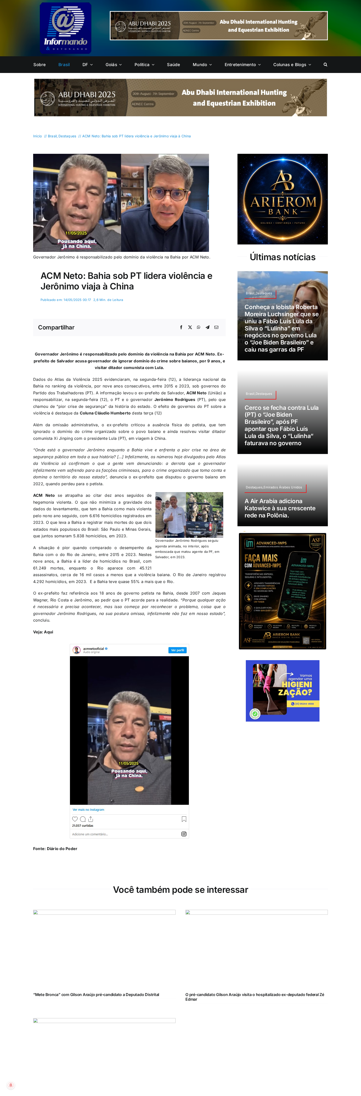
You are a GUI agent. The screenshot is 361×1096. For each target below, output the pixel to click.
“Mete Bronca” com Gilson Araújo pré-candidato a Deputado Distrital (96, 994)
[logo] (65, 4)
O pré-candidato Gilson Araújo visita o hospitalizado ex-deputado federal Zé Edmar (254, 997)
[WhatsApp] (198, 327)
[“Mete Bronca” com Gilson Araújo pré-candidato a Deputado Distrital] (104, 913)
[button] (325, 64)
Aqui (48, 631)
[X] (190, 327)
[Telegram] (207, 327)
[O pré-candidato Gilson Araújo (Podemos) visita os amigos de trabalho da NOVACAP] (104, 1021)
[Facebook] (181, 327)
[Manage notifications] (11, 1085)
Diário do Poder (62, 848)
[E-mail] (216, 327)
